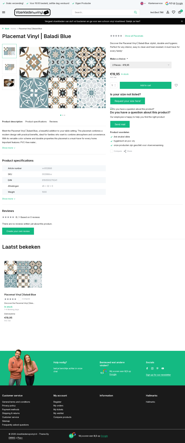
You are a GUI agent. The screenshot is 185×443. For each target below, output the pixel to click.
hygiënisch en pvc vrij (124, 141)
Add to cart (145, 85)
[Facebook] (147, 368)
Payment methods (10, 409)
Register (57, 402)
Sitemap (6, 421)
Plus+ (20, 438)
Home (13, 29)
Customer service (10, 417)
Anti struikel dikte (122, 136)
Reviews (54, 121)
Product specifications (36, 121)
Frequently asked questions (15, 425)
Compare (118, 151)
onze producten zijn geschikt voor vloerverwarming (138, 145)
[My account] (167, 12)
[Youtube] (163, 368)
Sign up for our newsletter (158, 374)
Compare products (62, 417)
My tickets (58, 409)
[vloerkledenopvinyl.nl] (32, 12)
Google (179, 3)
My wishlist (58, 413)
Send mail (120, 124)
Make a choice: (119, 59)
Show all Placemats (134, 36)
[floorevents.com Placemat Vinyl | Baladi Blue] (23, 274)
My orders (58, 405)
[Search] (135, 12)
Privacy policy (9, 405)
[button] (61, 115)
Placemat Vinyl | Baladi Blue (20, 294)
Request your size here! (128, 101)
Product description (12, 121)
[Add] (37, 318)
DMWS (12, 438)
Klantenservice (155, 3)
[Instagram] (152, 368)
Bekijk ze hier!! (133, 21)
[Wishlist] (173, 12)
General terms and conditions (16, 402)
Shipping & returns (11, 413)
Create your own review (18, 231)
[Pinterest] (157, 368)
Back (7, 29)
